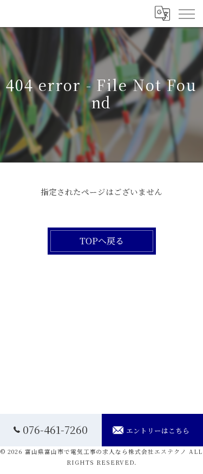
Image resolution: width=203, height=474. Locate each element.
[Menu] (186, 13)
